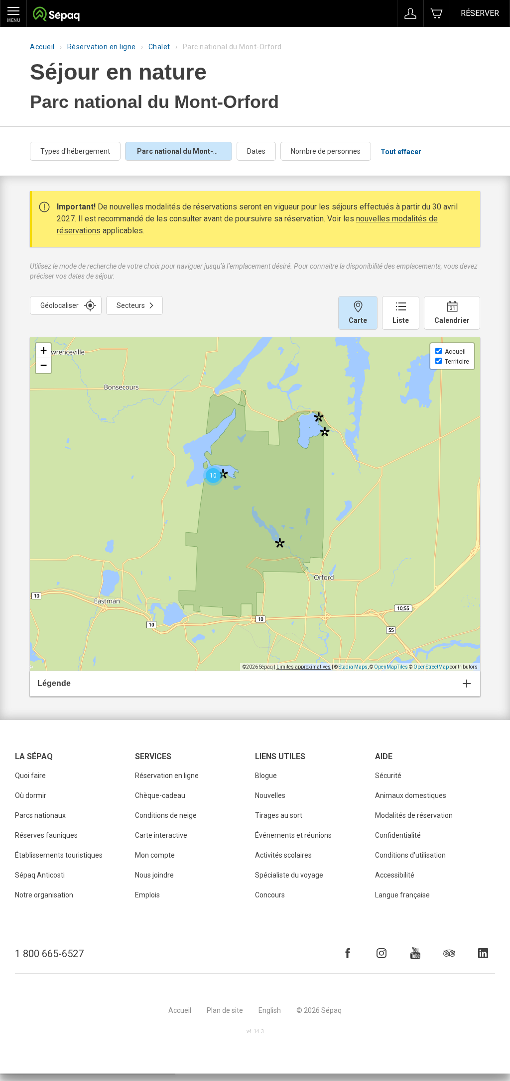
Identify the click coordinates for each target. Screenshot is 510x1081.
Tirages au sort (278, 815)
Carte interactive (161, 835)
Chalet (159, 47)
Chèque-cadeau (160, 795)
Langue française (402, 895)
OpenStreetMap (431, 667)
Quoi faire (30, 776)
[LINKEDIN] (483, 953)
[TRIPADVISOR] (449, 953)
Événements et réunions (293, 835)
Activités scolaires (283, 855)
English (269, 1010)
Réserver (480, 13)
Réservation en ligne (101, 47)
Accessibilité (394, 875)
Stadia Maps (353, 667)
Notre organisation (44, 895)
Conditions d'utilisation (410, 855)
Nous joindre (154, 875)
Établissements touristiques (59, 855)
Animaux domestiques (410, 795)
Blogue (266, 776)
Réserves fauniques (46, 835)
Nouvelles (270, 795)
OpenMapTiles (391, 667)
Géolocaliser (59, 305)
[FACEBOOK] (348, 953)
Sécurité (388, 776)
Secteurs (131, 305)
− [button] (43, 365)
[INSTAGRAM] (381, 953)
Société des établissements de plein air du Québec (56, 15)
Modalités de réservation (414, 815)
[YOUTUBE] (415, 953)
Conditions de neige (166, 815)
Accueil (42, 47)
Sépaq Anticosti (40, 875)
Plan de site (225, 1010)
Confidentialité (398, 835)
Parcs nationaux (40, 815)
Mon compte (155, 855)
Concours (270, 895)
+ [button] (43, 350)
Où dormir (30, 795)
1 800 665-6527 (49, 954)
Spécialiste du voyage (289, 875)
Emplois (147, 895)
